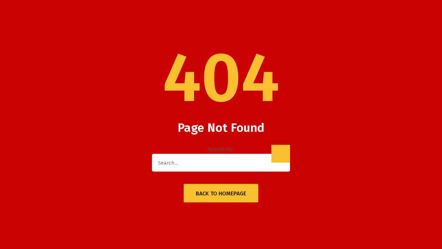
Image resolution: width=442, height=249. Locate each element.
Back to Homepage (221, 193)
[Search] (280, 154)
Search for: (221, 149)
